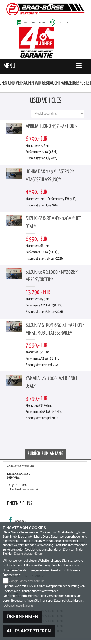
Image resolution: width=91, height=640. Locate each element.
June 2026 (52, 205)
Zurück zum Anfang (45, 453)
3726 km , (44, 146)
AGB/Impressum (36, 22)
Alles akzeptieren (29, 631)
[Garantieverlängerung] (45, 42)
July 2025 (51, 158)
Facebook (20, 521)
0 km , (42, 199)
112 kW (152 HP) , (51, 305)
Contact (62, 22)
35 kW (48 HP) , (50, 152)
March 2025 (53, 365)
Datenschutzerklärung (28, 553)
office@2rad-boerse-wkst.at (22, 489)
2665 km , (44, 246)
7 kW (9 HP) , (70, 199)
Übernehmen (22, 617)
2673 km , (44, 299)
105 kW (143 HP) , (51, 411)
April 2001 (52, 418)
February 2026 (54, 258)
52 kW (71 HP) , (50, 358)
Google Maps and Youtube (27, 581)
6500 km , (44, 352)
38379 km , (45, 405)
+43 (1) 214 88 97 (17, 485)
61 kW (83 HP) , (50, 252)
